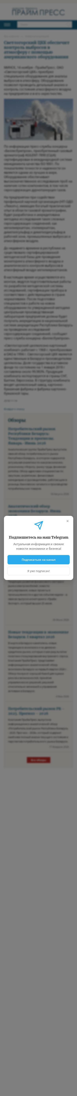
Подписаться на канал (38, 560)
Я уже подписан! (38, 571)
